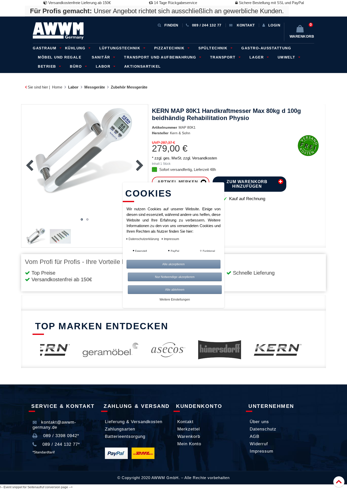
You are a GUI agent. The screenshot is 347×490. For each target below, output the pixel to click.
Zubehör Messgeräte (129, 87)
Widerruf (259, 443)
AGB (254, 436)
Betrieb (47, 66)
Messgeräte (94, 87)
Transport (223, 57)
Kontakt (185, 421)
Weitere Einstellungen (175, 299)
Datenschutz (263, 429)
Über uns (259, 421)
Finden (171, 25)
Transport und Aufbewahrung (161, 57)
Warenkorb (188, 436)
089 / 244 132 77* (60, 444)
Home (57, 87)
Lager (257, 57)
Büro (76, 66)
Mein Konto (189, 443)
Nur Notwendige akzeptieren (175, 277)
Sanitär (102, 57)
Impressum (261, 451)
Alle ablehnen (174, 289)
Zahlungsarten (120, 429)
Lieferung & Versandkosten (133, 421)
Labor (104, 66)
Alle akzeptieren (173, 264)
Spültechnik (213, 48)
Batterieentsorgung (125, 436)
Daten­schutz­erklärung (144, 239)
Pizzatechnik (170, 48)
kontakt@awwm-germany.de (54, 425)
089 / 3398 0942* (60, 435)
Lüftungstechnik (120, 48)
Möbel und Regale (59, 57)
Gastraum (45, 48)
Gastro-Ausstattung (266, 48)
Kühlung (76, 48)
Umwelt (287, 57)
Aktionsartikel (142, 66)
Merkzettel (188, 429)
